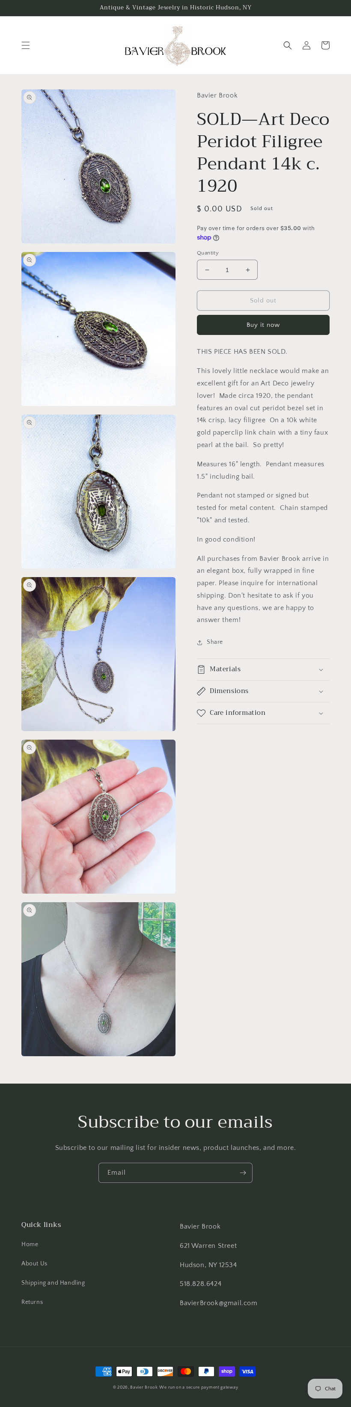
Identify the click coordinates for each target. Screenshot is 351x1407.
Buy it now (263, 325)
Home (29, 1244)
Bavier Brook (144, 1387)
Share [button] (215, 642)
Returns (32, 1302)
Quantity (208, 253)
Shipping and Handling (53, 1283)
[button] (25, 45)
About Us (34, 1263)
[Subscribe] (242, 1173)
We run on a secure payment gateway (198, 1387)
